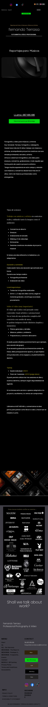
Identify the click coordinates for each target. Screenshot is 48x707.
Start (3, 642)
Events (3, 657)
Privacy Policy (6, 665)
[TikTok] (22, 4)
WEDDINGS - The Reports (10, 650)
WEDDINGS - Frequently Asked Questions (10, 655)
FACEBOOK (28, 693)
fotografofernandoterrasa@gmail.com (35, 645)
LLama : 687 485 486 (24, 115)
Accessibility (5, 670)
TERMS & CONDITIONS (9, 696)
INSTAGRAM (28, 690)
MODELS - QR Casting (9, 662)
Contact (4, 660)
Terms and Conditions (9, 667)
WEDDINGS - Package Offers (10, 652)
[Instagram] (11, 4)
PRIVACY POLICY (7, 693)
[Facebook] (16, 4)
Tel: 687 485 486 (29, 642)
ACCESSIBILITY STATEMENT (11, 699)
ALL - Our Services (7, 647)
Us (2, 645)
